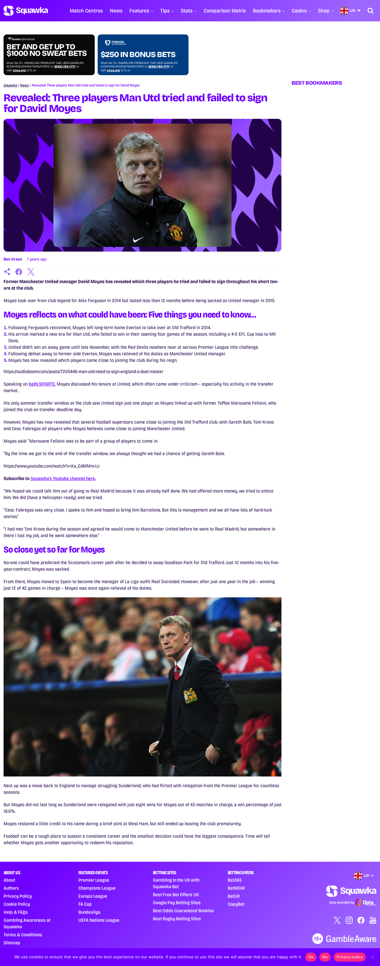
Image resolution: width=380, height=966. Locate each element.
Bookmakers (267, 10)
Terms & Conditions (23, 934)
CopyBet (236, 904)
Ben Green (13, 259)
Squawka (10, 85)
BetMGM (236, 888)
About (9, 880)
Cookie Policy (17, 904)
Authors (11, 888)
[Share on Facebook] (19, 271)
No (325, 956)
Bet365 (235, 880)
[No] (373, 957)
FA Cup (85, 904)
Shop (324, 10)
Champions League (96, 888)
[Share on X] (30, 271)
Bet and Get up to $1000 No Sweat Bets (47, 50)
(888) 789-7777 (64, 66)
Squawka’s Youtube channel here (63, 478)
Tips (165, 10)
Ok (311, 956)
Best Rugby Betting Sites (177, 918)
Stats (186, 10)
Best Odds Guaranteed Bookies (183, 910)
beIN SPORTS (42, 384)
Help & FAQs (16, 912)
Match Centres (86, 10)
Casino (299, 10)
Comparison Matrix (225, 10)
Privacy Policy (18, 896)
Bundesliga (89, 912)
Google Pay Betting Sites (177, 902)
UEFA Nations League (98, 920)
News (116, 10)
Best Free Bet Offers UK (176, 894)
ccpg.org (19, 70)
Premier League (93, 880)
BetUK (234, 896)
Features (139, 10)
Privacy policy (350, 956)
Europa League (92, 896)
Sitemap (12, 943)
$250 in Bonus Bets (138, 54)
